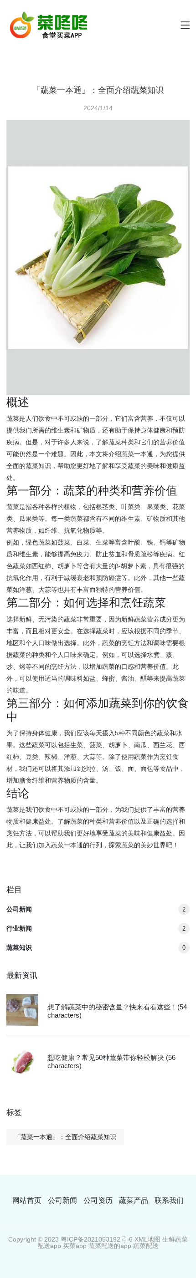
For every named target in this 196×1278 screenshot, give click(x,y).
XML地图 (147, 1239)
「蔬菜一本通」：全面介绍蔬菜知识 (65, 1137)
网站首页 (26, 1200)
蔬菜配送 (146, 1245)
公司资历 (98, 1200)
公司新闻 (95, 909)
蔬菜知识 (95, 947)
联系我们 (169, 1200)
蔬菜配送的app (109, 1245)
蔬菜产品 (133, 1200)
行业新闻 (95, 928)
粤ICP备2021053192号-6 (97, 1239)
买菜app (75, 1245)
